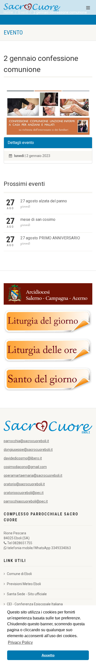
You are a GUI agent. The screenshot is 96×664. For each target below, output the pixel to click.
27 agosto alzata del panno (43, 201)
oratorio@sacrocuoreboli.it (24, 484)
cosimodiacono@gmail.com (25, 467)
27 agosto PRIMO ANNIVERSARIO (50, 238)
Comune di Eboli (19, 574)
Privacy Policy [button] (20, 642)
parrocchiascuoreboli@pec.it (26, 501)
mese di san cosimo (37, 219)
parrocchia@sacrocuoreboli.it (26, 441)
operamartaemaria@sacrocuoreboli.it (33, 475)
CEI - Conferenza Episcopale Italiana (35, 604)
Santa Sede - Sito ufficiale (27, 594)
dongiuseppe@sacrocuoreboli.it (28, 450)
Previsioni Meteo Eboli (24, 584)
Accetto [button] (48, 655)
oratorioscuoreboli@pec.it (24, 493)
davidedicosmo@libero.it (23, 458)
